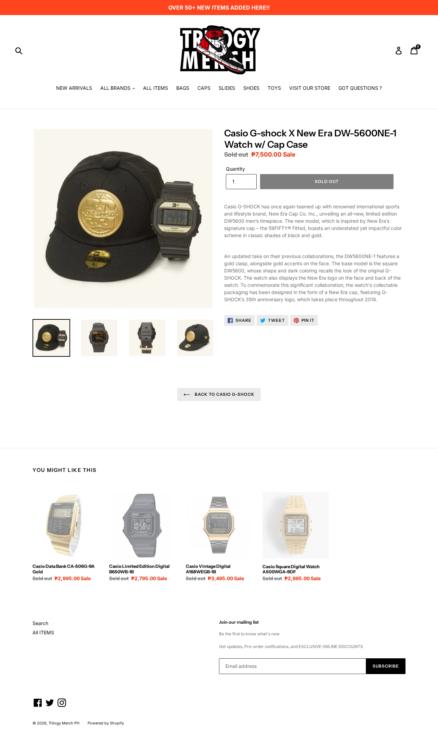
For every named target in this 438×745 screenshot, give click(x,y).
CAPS (203, 88)
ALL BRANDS (116, 88)
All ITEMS (43, 632)
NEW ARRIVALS (74, 88)
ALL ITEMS (155, 88)
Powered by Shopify (106, 723)
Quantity (235, 169)
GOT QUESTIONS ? (360, 88)
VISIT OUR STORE (309, 88)
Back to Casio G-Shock (224, 394)
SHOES (251, 88)
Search (40, 623)
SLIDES (227, 88)
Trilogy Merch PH (64, 723)
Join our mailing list (239, 622)
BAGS (182, 88)
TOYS (274, 88)
